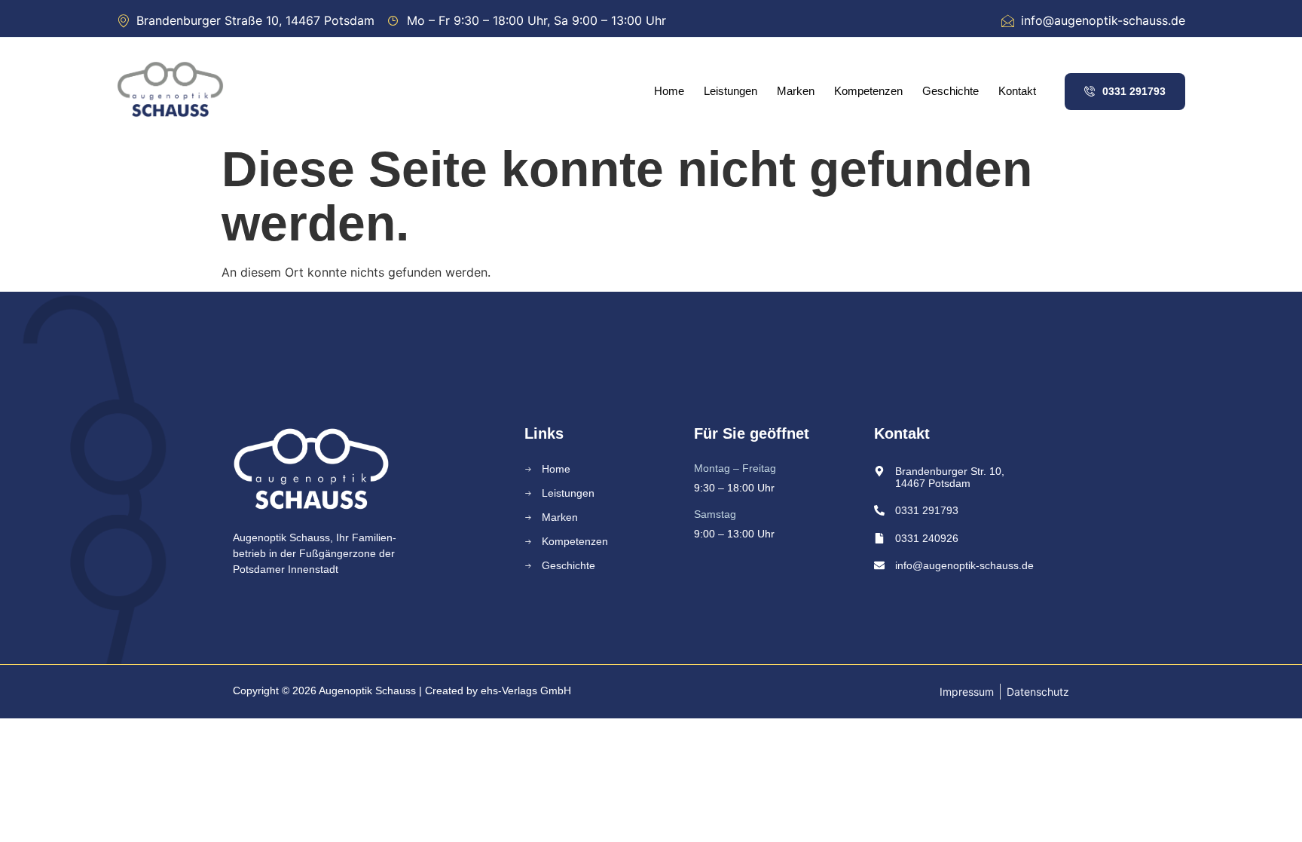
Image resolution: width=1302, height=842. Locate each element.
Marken (796, 90)
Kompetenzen (868, 90)
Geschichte (950, 90)
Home (669, 90)
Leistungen (730, 90)
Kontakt (1017, 90)
